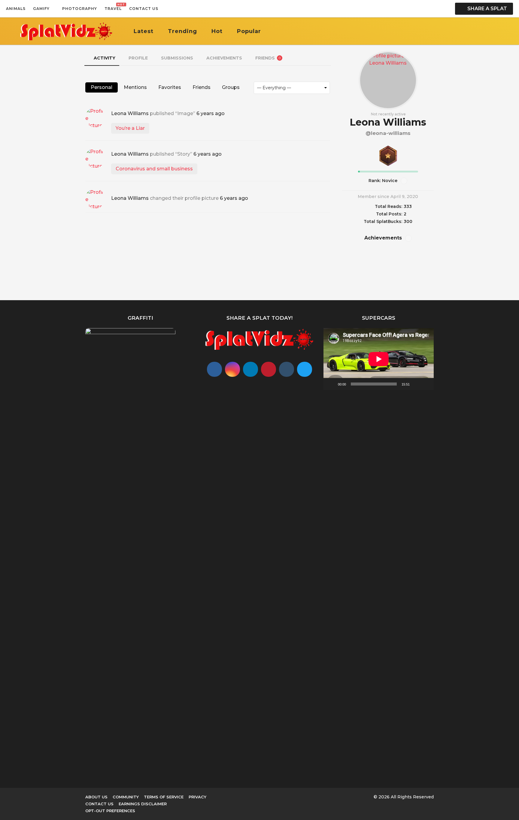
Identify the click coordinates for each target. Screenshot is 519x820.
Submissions (177, 58)
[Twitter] (304, 369)
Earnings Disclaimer (143, 803)
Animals (16, 8)
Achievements (224, 58)
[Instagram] (232, 369)
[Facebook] (214, 369)
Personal (101, 87)
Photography (79, 8)
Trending (182, 31)
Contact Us (143, 8)
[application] (378, 359)
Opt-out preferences (110, 810)
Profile (138, 58)
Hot (217, 31)
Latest (143, 31)
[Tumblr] (286, 369)
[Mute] (416, 384)
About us (96, 796)
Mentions (135, 87)
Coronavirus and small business (154, 169)
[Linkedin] (250, 369)
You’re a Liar (130, 128)
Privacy (197, 796)
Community (126, 796)
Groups (231, 87)
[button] (164, 9)
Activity (104, 58)
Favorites (169, 87)
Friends (268, 58)
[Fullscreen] (426, 384)
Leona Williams (130, 113)
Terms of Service (164, 796)
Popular (249, 31)
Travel (113, 7)
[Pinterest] (268, 369)
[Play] (331, 384)
